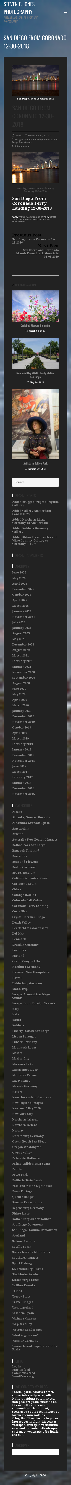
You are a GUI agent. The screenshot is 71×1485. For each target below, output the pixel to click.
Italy (15, 1009)
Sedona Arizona (24, 1241)
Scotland (18, 1235)
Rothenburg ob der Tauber (31, 1219)
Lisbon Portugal (24, 1036)
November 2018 (23, 760)
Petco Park (20, 1174)
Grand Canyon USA (26, 961)
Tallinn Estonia (23, 1285)
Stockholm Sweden (26, 1274)
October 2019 (21, 727)
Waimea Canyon (24, 1318)
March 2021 (20, 655)
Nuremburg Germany (28, 1136)
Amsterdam (20, 828)
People (17, 1169)
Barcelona (19, 856)
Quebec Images (23, 1197)
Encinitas (19, 950)
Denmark (19, 939)
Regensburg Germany (28, 1208)
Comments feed (23, 1373)
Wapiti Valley (22, 1324)
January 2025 (21, 611)
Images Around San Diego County (33, 139)
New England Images (27, 1103)
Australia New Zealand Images (35, 839)
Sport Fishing (22, 1263)
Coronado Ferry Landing (30, 906)
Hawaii (17, 978)
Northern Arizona (25, 1119)
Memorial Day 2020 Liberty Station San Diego (35, 375)
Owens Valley (22, 1152)
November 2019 (23, 722)
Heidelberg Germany (27, 983)
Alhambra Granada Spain (31, 823)
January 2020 (21, 711)
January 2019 (21, 749)
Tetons (17, 1291)
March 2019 (20, 738)
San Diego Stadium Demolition (34, 1230)
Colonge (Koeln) (24, 895)
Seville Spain (22, 1246)
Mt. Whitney (21, 1080)
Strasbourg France (25, 1280)
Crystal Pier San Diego (28, 917)
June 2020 (19, 688)
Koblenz (18, 1025)
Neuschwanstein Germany (31, 1097)
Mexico (17, 1053)
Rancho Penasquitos (27, 1202)
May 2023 (19, 639)
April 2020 (19, 700)
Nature (17, 1092)
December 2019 (23, 716)
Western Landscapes (27, 1329)
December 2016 (23, 788)
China (16, 889)
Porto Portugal (23, 1191)
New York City (22, 1114)
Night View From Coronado (34, 218)
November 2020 (23, 672)
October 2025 (21, 594)
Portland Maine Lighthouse (32, 1186)
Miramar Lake (22, 1064)
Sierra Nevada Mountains (31, 1252)
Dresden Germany (25, 944)
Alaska (17, 812)
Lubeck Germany (24, 1042)
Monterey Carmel (25, 1075)
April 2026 (19, 583)
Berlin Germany (24, 867)
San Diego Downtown (27, 1224)
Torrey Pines (21, 1296)
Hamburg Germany (26, 966)
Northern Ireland (25, 1125)
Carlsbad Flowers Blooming (35, 325)
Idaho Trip (20, 989)
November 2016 (23, 794)
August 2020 (21, 683)
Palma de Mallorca (26, 1158)
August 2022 (21, 650)
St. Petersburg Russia (27, 1269)
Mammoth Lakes (24, 1047)
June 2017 (19, 766)
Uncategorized (22, 1307)
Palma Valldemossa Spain (31, 1163)
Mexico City (20, 1058)
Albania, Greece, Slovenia (31, 817)
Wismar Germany (25, 1340)
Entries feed (21, 1369)
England (18, 955)
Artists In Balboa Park (35, 463)
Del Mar (18, 933)
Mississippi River (25, 1069)
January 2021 (21, 666)
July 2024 (19, 622)
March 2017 (20, 771)
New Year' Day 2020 (26, 1108)
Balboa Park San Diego (29, 845)
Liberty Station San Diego (31, 1031)
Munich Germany (25, 1086)
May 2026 (19, 578)
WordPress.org (23, 1376)
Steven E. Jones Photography (21, 11)
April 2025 (19, 600)
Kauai (16, 1020)
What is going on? (25, 1335)
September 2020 (23, 677)
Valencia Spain (23, 1313)
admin (18, 135)
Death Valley (21, 922)
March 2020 (20, 705)
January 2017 (21, 782)
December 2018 (23, 755)
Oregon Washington (27, 1147)
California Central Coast (30, 878)
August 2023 (21, 633)
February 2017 (22, 777)
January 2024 (21, 628)
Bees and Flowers (25, 861)
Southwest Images (25, 1257)
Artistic (17, 834)
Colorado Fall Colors (27, 900)
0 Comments (22, 146)
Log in (16, 1366)
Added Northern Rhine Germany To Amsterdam (30, 521)
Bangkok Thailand (25, 850)
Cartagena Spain (24, 883)
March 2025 (20, 605)
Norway (18, 1130)
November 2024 (23, 617)
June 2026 (19, 572)
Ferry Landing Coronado (33, 217)
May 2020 (19, 694)
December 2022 (23, 644)
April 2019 (19, 733)
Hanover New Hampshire (31, 972)
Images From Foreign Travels (33, 1003)
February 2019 (22, 744)
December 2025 (23, 589)
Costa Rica (20, 911)
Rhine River (21, 1213)
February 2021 (22, 661)
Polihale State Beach (27, 1180)
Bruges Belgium (24, 872)
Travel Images (22, 1302)
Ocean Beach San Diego (29, 1141)
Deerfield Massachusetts (30, 928)
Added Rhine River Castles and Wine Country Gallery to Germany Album (35, 540)
